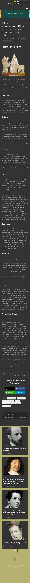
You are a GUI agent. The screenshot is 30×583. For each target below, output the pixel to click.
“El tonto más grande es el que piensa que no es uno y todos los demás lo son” (14, 543)
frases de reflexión (17, 403)
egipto (12, 401)
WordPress (15, 569)
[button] (10, 388)
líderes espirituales (6, 406)
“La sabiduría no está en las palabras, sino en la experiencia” (15, 449)
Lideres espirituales (7, 41)
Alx (23, 569)
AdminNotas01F (15, 38)
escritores (17, 401)
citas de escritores (11, 398)
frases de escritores (6, 403)
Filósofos (23, 38)
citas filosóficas (5, 401)
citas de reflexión (21, 398)
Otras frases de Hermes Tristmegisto (15, 381)
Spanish (18, 1)
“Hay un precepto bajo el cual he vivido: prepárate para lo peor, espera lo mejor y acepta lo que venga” (14, 512)
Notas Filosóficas (15, 3)
